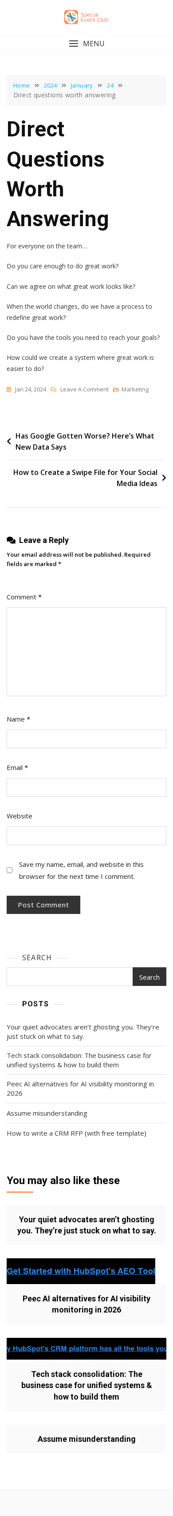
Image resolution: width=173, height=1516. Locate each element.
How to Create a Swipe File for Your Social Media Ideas (85, 478)
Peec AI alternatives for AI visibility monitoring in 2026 (80, 1088)
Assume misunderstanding (47, 1113)
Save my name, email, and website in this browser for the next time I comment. (81, 870)
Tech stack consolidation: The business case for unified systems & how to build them (79, 1060)
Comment (24, 596)
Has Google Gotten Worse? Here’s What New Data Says (85, 441)
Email (17, 767)
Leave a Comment (84, 390)
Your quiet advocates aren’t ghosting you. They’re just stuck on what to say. (83, 1031)
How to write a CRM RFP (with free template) (76, 1133)
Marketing (135, 389)
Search (37, 957)
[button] (86, 44)
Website (19, 815)
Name (18, 718)
